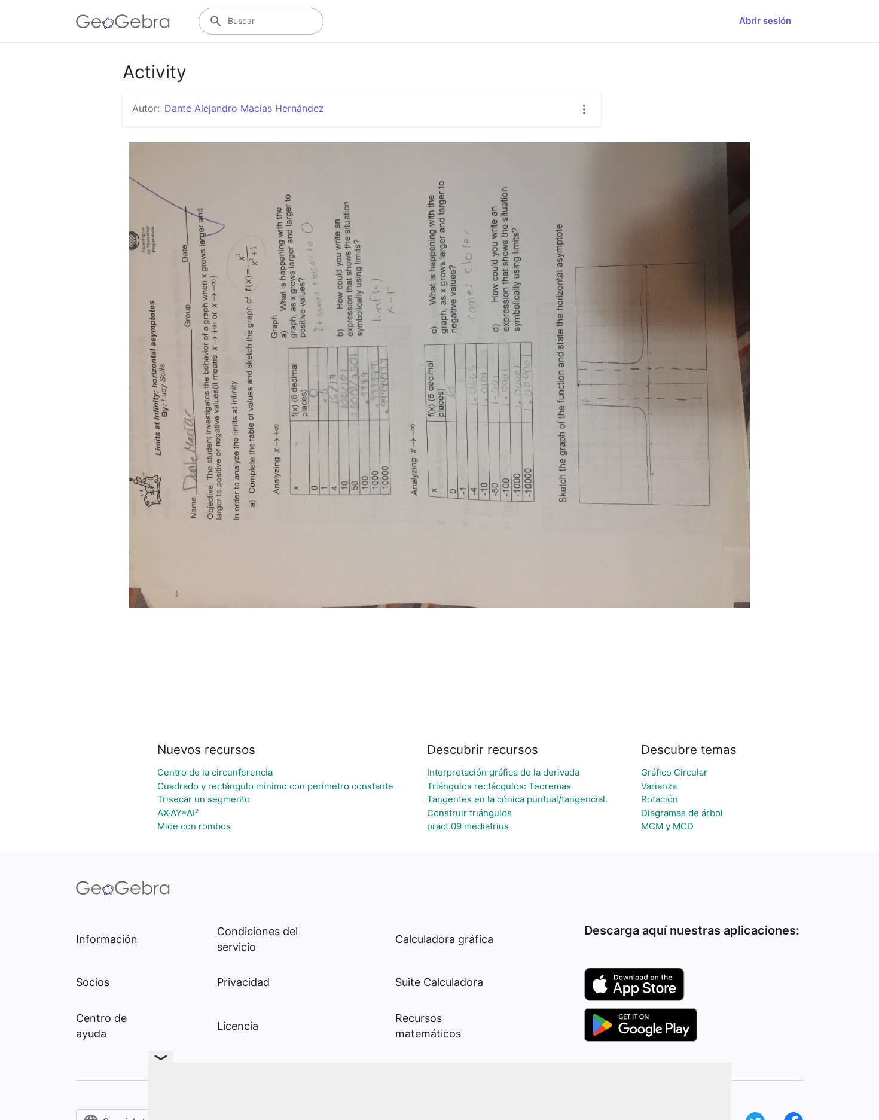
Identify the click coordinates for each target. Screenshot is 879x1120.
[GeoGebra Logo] (123, 21)
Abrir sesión (765, 20)
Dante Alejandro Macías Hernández (244, 108)
